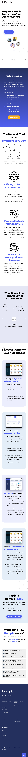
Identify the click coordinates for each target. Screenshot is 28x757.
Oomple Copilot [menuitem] (17, 705)
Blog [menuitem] (3, 730)
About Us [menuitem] (4, 704)
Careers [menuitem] (4, 707)
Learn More (9, 32)
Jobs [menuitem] (15, 723)
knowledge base (14, 639)
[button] (2, 60)
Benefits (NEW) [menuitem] (17, 721)
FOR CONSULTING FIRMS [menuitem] (18, 702)
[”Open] (25, 2)
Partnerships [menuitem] (5, 733)
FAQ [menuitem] (3, 738)
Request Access (14, 117)
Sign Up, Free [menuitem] (17, 719)
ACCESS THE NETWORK (14, 616)
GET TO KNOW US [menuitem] (6, 702)
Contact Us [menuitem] (4, 709)
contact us (14, 641)
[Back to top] (24, 755)
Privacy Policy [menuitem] (5, 712)
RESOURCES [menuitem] (5, 727)
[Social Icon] (3, 695)
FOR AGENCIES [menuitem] (5, 716)
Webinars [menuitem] (4, 735)
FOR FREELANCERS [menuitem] (18, 716)
